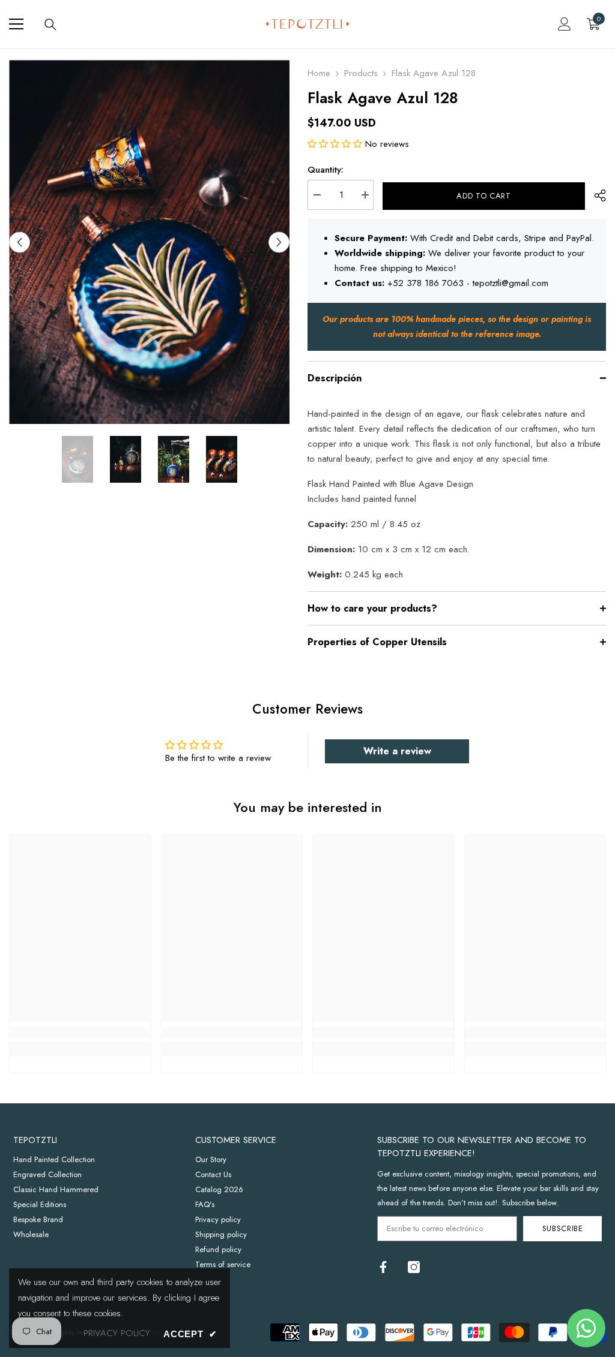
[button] (19, 241)
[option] (149, 242)
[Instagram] (414, 1267)
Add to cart (483, 195)
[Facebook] (383, 1267)
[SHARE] (595, 195)
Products (361, 73)
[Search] (50, 24)
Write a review (397, 751)
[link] (80, 1033)
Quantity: (326, 169)
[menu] (16, 24)
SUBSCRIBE (562, 1228)
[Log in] (564, 24)
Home (319, 73)
